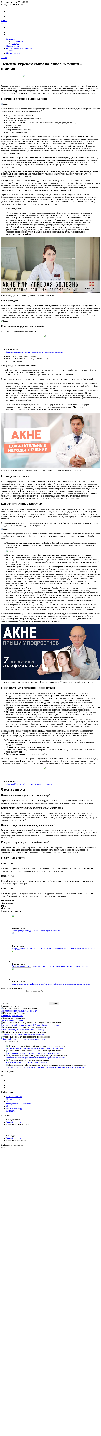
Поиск (4, 20)
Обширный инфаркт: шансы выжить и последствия (24, 1039)
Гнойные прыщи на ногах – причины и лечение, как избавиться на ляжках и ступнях (50, 966)
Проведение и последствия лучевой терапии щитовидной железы (35, 1058)
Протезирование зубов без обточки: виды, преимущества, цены (35, 1048)
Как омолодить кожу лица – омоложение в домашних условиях (34, 352)
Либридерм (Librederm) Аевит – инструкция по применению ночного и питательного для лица (54, 948)
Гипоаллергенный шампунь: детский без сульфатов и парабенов (30, 1025)
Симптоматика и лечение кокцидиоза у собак (26, 1062)
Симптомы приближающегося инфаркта (19, 1011)
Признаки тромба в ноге (12, 1015)
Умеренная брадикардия (12, 1020)
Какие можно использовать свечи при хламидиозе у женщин (33, 1053)
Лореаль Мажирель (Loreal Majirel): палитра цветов (29, 784)
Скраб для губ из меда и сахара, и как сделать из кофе (36, 931)
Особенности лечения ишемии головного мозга (22, 1034)
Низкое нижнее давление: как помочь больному (22, 1030)
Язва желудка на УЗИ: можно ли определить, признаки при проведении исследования (45, 1067)
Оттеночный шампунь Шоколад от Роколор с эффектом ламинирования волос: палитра (51, 984)
